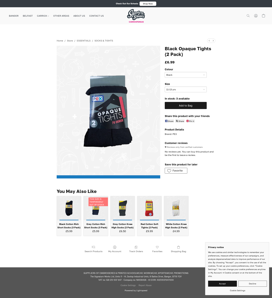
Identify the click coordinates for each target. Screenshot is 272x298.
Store (70, 40)
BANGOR (14, 15)
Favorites (157, 251)
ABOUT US (79, 15)
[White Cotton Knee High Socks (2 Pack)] (176, 208)
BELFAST (28, 15)
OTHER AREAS (61, 15)
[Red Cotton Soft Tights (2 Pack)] (149, 208)
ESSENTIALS (84, 40)
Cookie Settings (128, 285)
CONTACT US (96, 15)
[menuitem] (209, 41)
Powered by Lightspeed (136, 290)
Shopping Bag (178, 251)
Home (60, 40)
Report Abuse (145, 285)
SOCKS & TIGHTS (103, 40)
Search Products (93, 251)
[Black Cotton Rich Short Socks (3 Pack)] (69, 208)
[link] (237, 289)
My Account (114, 251)
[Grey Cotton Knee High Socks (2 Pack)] (122, 208)
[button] (148, 4)
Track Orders (136, 251)
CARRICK (42, 15)
